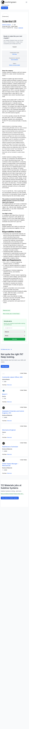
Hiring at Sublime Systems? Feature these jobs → (12, 493)
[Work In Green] (8, 2)
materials (21, 27)
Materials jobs (6, 310)
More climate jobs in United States (11, 313)
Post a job (4, 7)
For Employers (5, 5)
